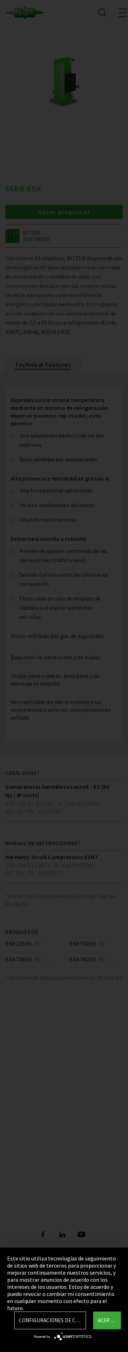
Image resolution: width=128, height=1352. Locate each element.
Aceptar (108, 1320)
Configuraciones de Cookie (52, 1320)
